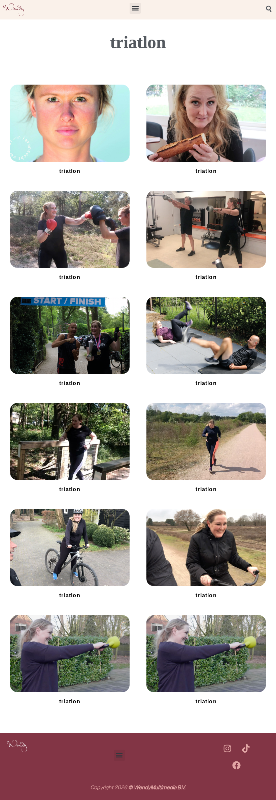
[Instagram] (227, 748)
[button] (135, 8)
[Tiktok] (245, 748)
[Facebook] (236, 765)
